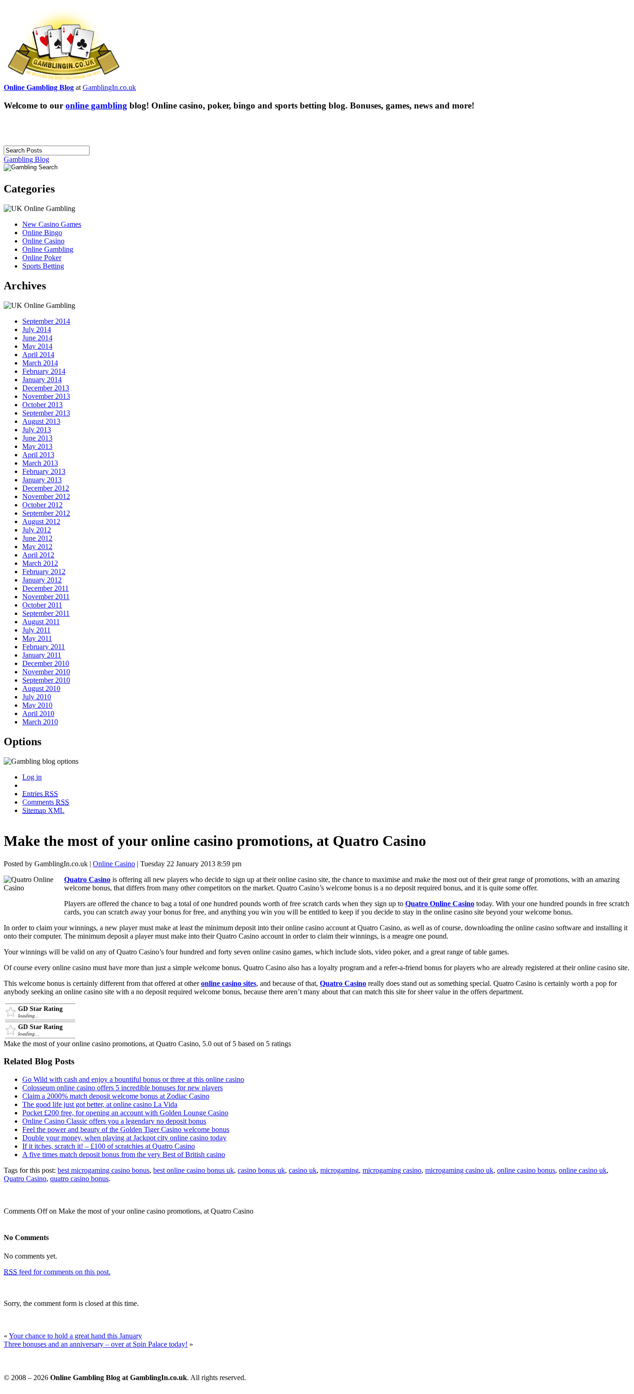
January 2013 (42, 480)
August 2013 (41, 421)
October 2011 (42, 605)
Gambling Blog (26, 159)
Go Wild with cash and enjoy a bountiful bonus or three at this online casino (133, 1079)
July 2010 (36, 697)
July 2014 (36, 329)
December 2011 (45, 588)
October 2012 (42, 505)
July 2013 (36, 430)
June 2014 (37, 338)
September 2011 (46, 613)
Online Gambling (47, 249)
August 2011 (41, 622)
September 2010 (46, 680)
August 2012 (41, 521)
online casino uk (583, 1170)
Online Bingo (42, 233)
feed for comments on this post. (57, 1272)
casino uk (303, 1170)
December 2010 (45, 663)
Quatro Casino (87, 879)
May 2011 (37, 638)
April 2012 (38, 555)
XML (43, 810)
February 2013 (43, 471)
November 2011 (46, 597)
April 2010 (38, 713)
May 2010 (37, 705)
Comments (45, 802)
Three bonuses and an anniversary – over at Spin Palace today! (96, 1344)
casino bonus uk (261, 1170)
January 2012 (42, 580)
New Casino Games (51, 224)
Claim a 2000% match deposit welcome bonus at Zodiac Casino (115, 1096)
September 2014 (46, 321)
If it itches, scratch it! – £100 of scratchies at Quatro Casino (108, 1146)
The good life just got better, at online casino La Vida (99, 1104)
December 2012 (45, 488)
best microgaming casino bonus (103, 1170)
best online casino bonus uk (193, 1170)
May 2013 (37, 446)
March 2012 (40, 563)
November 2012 (46, 496)
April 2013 (38, 455)
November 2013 (46, 396)
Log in (32, 777)
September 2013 (46, 413)
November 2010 (46, 672)
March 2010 (40, 722)
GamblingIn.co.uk (109, 87)
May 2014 (37, 346)
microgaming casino (391, 1170)
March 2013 (40, 463)
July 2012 (36, 530)
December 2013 (45, 388)
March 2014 (40, 363)
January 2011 (41, 655)
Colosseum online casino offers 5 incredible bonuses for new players (122, 1088)
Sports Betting (43, 266)
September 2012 (46, 513)
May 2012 (37, 546)
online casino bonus (526, 1170)
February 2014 (43, 371)
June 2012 (37, 538)
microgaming (339, 1170)
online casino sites (228, 983)
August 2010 (41, 688)
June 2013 (37, 438)
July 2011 (36, 630)
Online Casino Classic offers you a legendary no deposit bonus (114, 1121)
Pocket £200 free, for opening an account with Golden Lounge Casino (125, 1113)
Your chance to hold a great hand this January (75, 1336)
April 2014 (38, 354)
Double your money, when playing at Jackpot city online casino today (124, 1138)
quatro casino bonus (79, 1179)
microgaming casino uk (459, 1170)
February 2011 (43, 647)
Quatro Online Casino (439, 904)
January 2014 (42, 380)
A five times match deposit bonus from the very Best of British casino (123, 1154)
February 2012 (43, 572)
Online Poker (41, 258)
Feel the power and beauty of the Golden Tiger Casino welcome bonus (125, 1129)
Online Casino (43, 241)
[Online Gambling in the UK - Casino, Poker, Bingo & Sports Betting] (63, 81)
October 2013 (42, 405)
